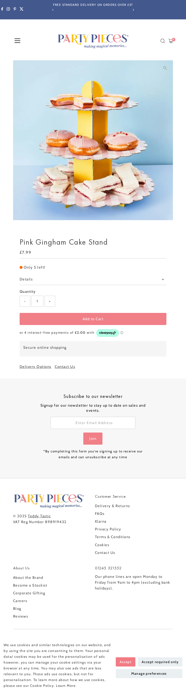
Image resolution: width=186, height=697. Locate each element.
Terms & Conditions (113, 537)
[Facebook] (2, 9)
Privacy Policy (108, 529)
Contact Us (65, 367)
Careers (20, 601)
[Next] (133, 9)
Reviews (20, 616)
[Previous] (52, 9)
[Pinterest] (14, 9)
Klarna (101, 521)
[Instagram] (8, 9)
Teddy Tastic (39, 516)
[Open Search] (163, 41)
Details (26, 279)
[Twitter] (21, 9)
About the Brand (28, 577)
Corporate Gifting (29, 593)
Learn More (66, 685)
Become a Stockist (30, 585)
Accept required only (160, 662)
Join (92, 438)
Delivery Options (35, 367)
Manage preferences (149, 673)
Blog (17, 608)
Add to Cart (93, 319)
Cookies (102, 545)
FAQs (100, 513)
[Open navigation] (17, 41)
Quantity (28, 291)
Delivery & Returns (112, 506)
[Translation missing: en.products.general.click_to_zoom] (165, 68)
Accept (126, 662)
